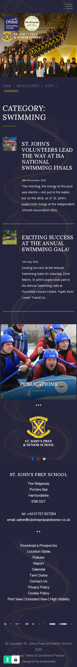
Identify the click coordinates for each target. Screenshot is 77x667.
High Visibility (60, 599)
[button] (36, 405)
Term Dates (38, 576)
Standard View (36, 599)
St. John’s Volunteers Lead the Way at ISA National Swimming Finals (47, 156)
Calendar (38, 570)
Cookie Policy (38, 593)
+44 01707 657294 (41, 514)
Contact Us (38, 582)
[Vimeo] (44, 459)
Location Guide (38, 552)
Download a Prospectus (38, 546)
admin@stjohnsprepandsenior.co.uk (43, 520)
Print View (15, 599)
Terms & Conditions (39, 655)
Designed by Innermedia (38, 661)
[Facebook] (32, 459)
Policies (38, 558)
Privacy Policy (38, 588)
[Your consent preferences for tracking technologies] (16, 660)
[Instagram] (38, 459)
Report (38, 564)
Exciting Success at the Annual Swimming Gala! (47, 243)
